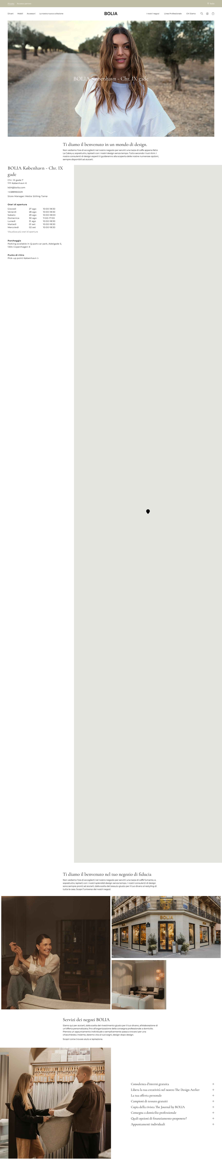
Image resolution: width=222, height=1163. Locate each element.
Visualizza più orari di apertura (23, 232)
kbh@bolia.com (16, 187)
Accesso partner (24, 3)
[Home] (111, 13)
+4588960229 (15, 192)
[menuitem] (11, 13)
